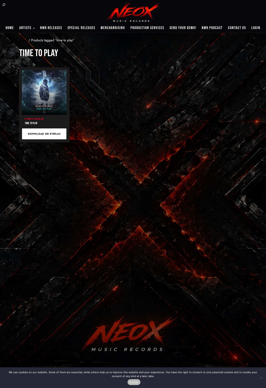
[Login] (14, 5)
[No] (261, 378)
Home (23, 40)
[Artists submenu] (34, 28)
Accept (133, 382)
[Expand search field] (4, 5)
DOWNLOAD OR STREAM (44, 134)
